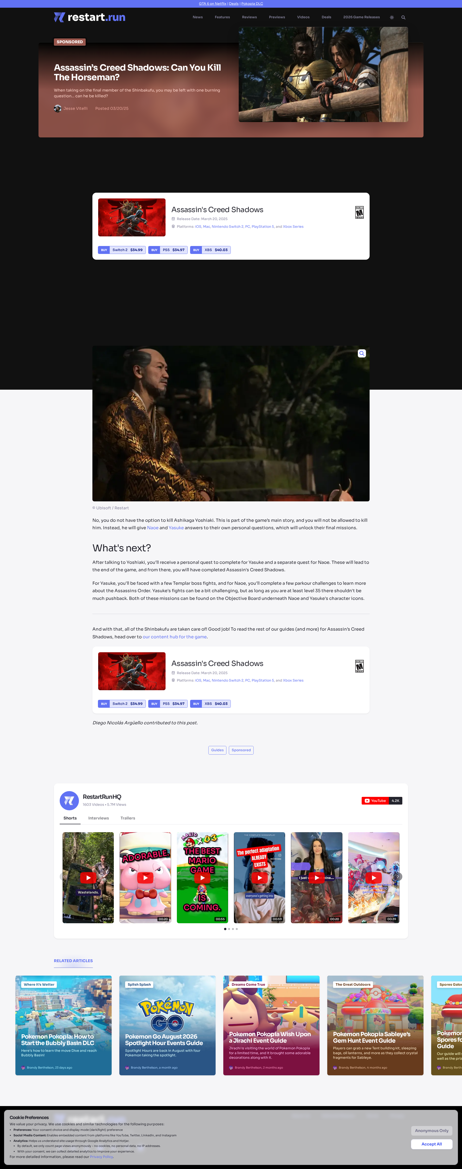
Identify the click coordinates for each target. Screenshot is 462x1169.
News (198, 17)
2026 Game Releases (361, 17)
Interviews (98, 818)
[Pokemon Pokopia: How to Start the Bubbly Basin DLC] (63, 1000)
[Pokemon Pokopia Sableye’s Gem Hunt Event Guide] (375, 1000)
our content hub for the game (175, 637)
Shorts (70, 818)
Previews (277, 17)
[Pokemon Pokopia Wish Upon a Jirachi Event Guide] (271, 1000)
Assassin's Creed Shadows (280, 162)
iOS (198, 226)
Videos (303, 17)
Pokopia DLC (252, 3)
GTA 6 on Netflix (212, 3)
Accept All (432, 1144)
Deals (234, 3)
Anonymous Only (432, 1130)
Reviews (249, 17)
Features (222, 17)
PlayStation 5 (263, 226)
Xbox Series (293, 226)
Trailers (128, 818)
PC (247, 226)
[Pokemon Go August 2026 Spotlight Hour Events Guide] (167, 1000)
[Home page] (89, 17)
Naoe (153, 527)
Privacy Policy (101, 1157)
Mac (206, 226)
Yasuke (176, 527)
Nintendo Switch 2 (228, 226)
